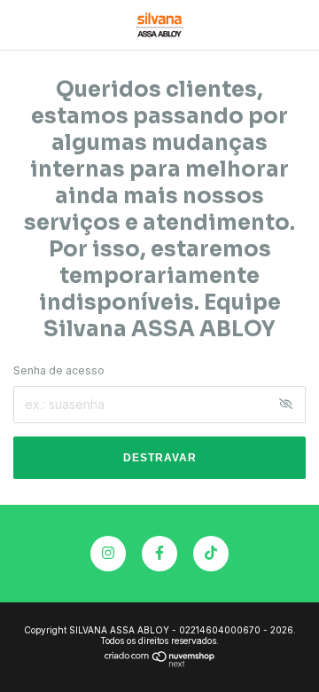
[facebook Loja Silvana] (159, 553)
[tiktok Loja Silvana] (211, 553)
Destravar (160, 458)
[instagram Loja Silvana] (108, 553)
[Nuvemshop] (160, 662)
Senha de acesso (59, 370)
